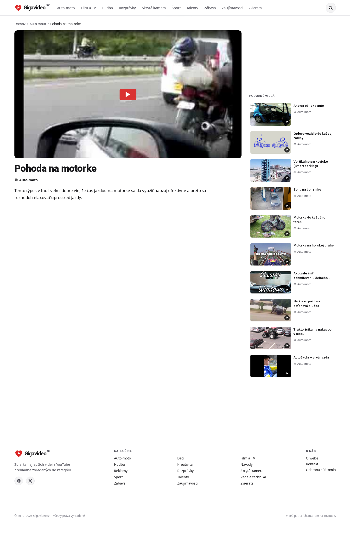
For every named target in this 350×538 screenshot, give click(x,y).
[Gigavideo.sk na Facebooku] (18, 481)
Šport (176, 7)
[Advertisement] (110, 241)
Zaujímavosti (232, 7)
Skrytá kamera (154, 7)
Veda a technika (253, 477)
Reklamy (120, 470)
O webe (312, 458)
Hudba (107, 7)
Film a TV (88, 7)
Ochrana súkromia (321, 469)
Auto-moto (66, 7)
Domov (19, 23)
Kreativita (185, 464)
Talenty (192, 7)
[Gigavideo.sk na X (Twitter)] (30, 481)
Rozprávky (127, 7)
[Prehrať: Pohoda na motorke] (128, 94)
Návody (247, 464)
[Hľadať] (331, 8)
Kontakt (312, 464)
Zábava (210, 7)
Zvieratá (255, 7)
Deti (180, 458)
